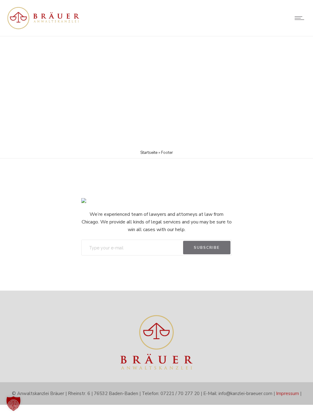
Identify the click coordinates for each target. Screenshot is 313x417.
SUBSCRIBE (207, 247)
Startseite (148, 152)
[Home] (43, 28)
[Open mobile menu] (301, 18)
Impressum (287, 393)
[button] (13, 403)
